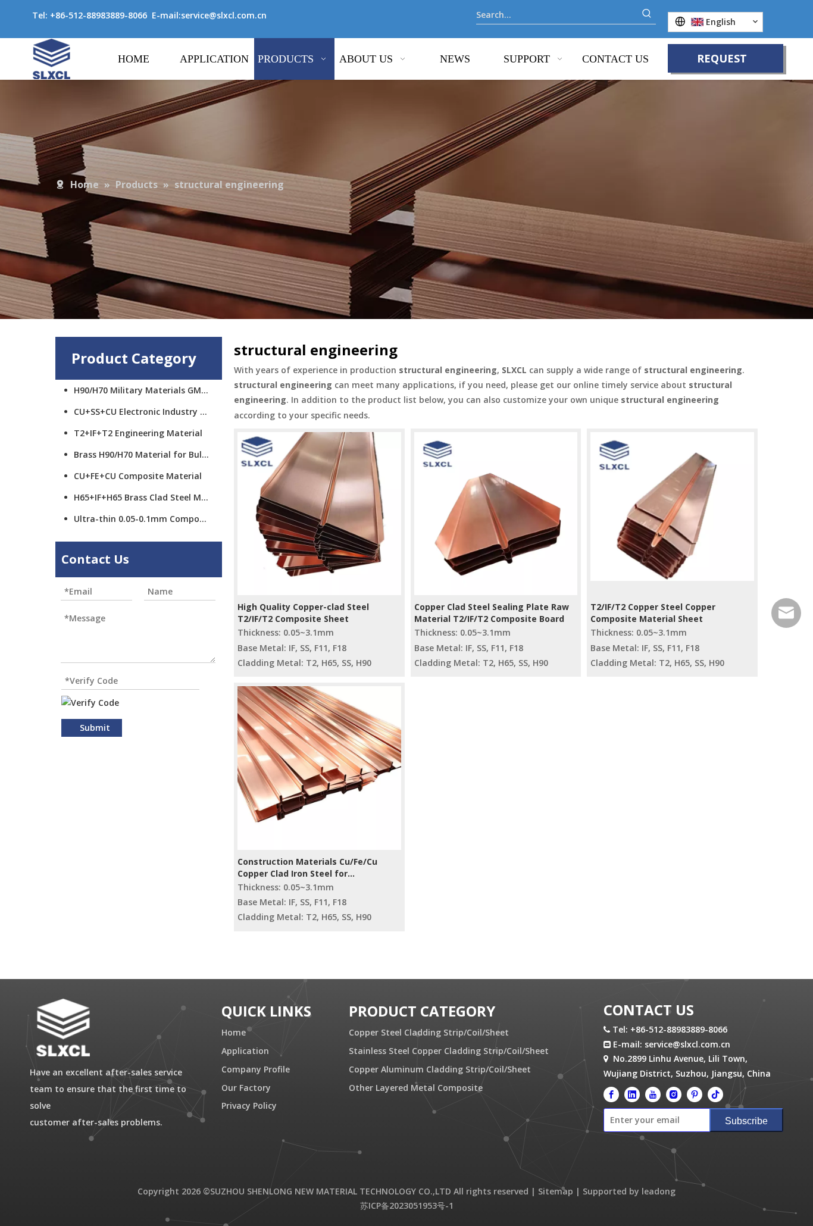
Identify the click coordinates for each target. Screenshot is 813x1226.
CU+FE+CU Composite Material (138, 475)
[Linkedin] (632, 1094)
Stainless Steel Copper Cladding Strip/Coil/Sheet (449, 1050)
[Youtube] (653, 1094)
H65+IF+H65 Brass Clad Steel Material (148, 497)
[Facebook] (611, 1094)
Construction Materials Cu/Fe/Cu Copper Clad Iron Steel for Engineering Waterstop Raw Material (317, 868)
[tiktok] (715, 1094)
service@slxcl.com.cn (224, 15)
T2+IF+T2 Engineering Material (138, 433)
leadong (659, 1191)
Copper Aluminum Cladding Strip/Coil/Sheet (440, 1069)
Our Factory (246, 1087)
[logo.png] (63, 1028)
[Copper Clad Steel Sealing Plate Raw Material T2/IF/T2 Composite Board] (496, 512)
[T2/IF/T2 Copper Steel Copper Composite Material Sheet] (672, 505)
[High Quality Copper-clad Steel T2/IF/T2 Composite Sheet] (319, 512)
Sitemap (555, 1191)
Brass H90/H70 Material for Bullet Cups (148, 454)
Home (233, 1032)
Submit (95, 727)
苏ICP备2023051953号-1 (407, 1205)
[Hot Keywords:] (647, 15)
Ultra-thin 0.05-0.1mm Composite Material (148, 518)
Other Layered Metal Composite (416, 1087)
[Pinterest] (694, 1094)
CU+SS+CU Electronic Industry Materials (148, 411)
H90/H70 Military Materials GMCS (142, 390)
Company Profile (255, 1069)
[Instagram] (673, 1094)
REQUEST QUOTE (722, 62)
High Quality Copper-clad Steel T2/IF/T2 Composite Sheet (303, 612)
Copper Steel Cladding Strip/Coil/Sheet (429, 1032)
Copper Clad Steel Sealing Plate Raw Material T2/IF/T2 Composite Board (491, 612)
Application (245, 1050)
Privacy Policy (249, 1105)
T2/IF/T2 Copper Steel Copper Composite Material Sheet (652, 612)
